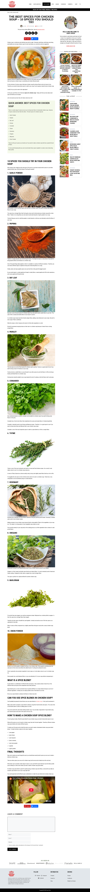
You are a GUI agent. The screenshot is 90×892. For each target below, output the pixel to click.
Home (30, 4)
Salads (57, 4)
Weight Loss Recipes (72, 881)
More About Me (70, 46)
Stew (52, 4)
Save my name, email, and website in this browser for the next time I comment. (26, 845)
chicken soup (39, 701)
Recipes (69, 875)
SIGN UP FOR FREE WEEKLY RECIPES (45, 9)
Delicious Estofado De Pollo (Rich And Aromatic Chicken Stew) (65, 89)
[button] (80, 4)
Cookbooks (63, 4)
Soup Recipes (72, 101)
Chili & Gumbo (46, 4)
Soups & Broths (36, 4)
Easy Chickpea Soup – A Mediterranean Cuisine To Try (76, 89)
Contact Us (53, 878)
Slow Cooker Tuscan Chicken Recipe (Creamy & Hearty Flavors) (65, 68)
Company (70, 4)
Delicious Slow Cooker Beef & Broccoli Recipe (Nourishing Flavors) (74, 120)
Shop (76, 4)
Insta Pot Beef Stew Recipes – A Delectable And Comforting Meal (76, 69)
